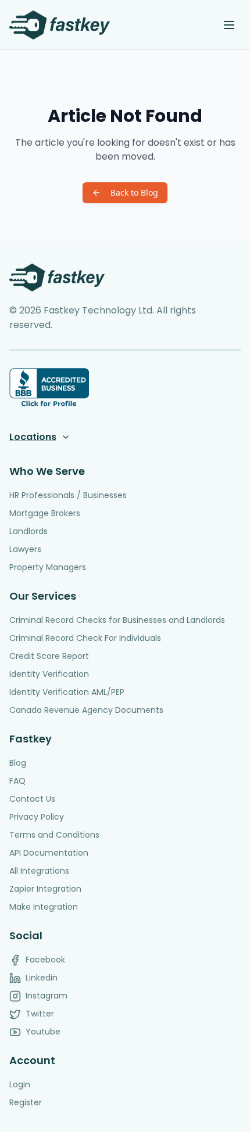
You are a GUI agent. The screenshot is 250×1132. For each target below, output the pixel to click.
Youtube (43, 1031)
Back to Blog (134, 192)
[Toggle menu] (229, 25)
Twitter (40, 1013)
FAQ (17, 781)
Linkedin (42, 977)
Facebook (45, 959)
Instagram (46, 995)
